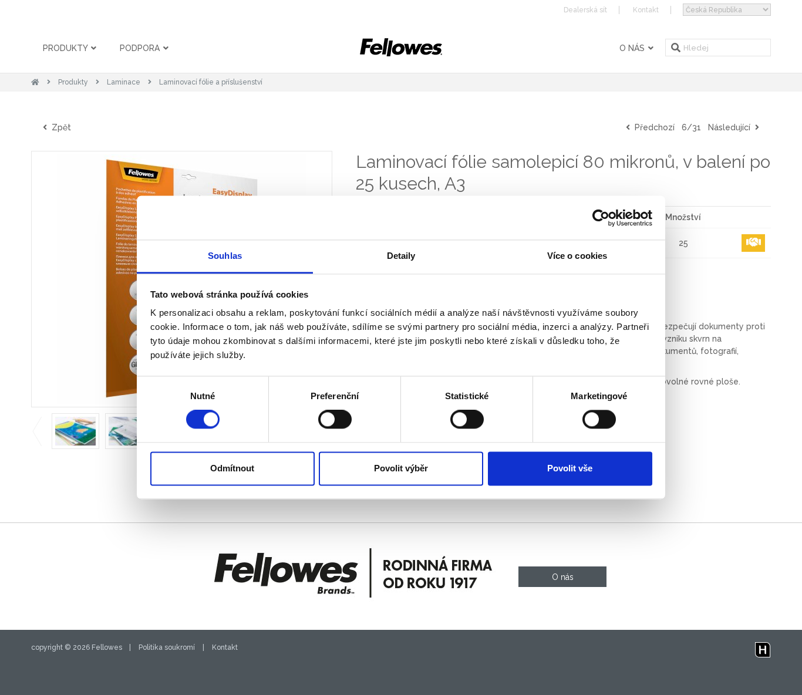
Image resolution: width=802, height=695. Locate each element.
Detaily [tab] (401, 256)
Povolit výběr (401, 468)
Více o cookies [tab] (577, 256)
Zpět (59, 127)
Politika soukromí (167, 647)
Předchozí (652, 127)
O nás (633, 48)
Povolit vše (569, 468)
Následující (731, 127)
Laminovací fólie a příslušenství (210, 82)
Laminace (123, 82)
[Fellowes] (401, 47)
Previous (37, 431)
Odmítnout (232, 468)
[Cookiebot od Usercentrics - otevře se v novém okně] (601, 218)
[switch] (335, 419)
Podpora (141, 48)
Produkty (66, 48)
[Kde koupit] (753, 243)
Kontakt (646, 10)
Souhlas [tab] (225, 256)
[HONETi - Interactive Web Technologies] (762, 647)
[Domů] (35, 82)
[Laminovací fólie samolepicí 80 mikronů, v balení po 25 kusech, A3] (75, 431)
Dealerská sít (585, 10)
